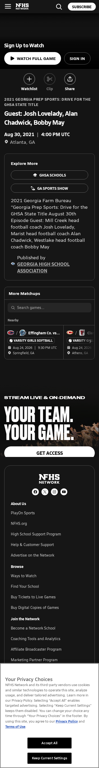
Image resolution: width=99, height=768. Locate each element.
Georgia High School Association (43, 267)
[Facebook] (35, 491)
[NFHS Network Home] (22, 6)
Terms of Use (15, 726)
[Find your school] (59, 6)
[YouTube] (63, 491)
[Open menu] (8, 6)
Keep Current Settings (49, 758)
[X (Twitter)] (44, 491)
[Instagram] (54, 491)
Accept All (49, 743)
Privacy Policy (67, 721)
